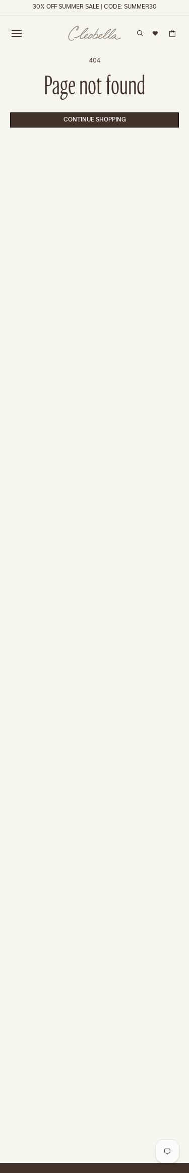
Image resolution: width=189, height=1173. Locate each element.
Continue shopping (95, 120)
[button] (16, 33)
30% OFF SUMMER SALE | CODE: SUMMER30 (95, 7)
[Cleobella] (94, 33)
